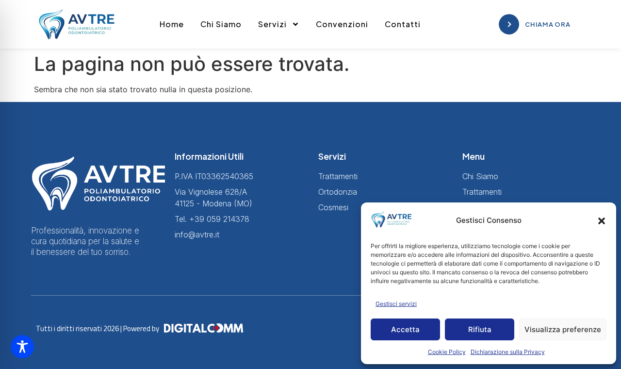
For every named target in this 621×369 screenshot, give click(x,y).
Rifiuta (479, 329)
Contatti (403, 24)
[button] (601, 221)
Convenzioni (342, 24)
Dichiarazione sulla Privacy (508, 351)
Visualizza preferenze (562, 329)
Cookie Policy (447, 351)
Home (172, 24)
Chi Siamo (221, 24)
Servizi (272, 24)
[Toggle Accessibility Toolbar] (22, 346)
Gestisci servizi (396, 303)
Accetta (405, 329)
